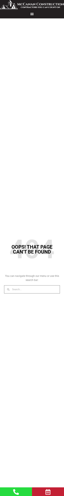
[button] (32, 14)
